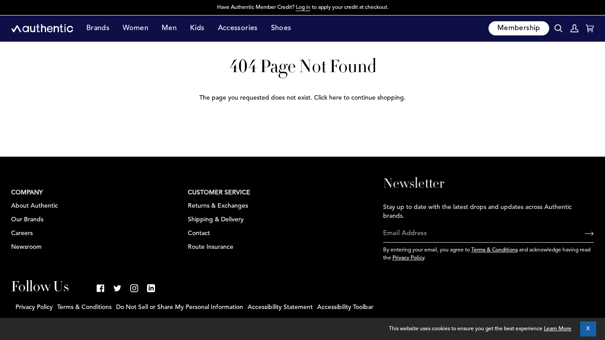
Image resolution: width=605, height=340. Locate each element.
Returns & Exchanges (218, 206)
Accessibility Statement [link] (280, 307)
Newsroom (26, 247)
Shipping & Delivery (216, 219)
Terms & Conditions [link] (84, 307)
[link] (101, 288)
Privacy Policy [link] (34, 307)
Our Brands (27, 219)
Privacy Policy (408, 258)
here (335, 98)
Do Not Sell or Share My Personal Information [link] (179, 307)
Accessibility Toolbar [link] (345, 307)
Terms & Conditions (494, 250)
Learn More (557, 329)
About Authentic (34, 206)
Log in (303, 7)
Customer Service (219, 192)
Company (27, 192)
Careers (22, 233)
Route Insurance (210, 247)
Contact (199, 233)
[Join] (582, 234)
